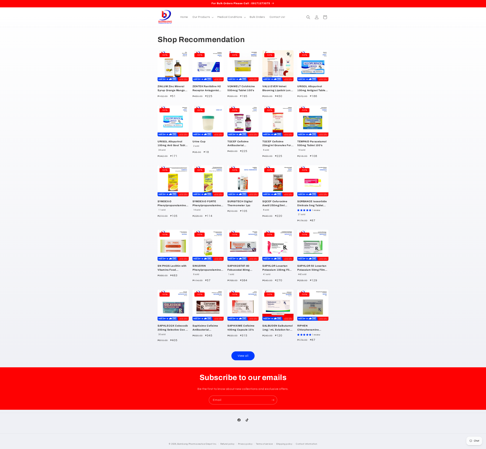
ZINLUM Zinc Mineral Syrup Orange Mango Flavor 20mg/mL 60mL (172, 88)
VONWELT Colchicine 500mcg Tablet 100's (241, 88)
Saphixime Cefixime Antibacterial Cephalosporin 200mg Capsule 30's (207, 328)
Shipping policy (284, 444)
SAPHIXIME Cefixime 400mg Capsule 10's (241, 327)
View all (243, 355)
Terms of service (264, 444)
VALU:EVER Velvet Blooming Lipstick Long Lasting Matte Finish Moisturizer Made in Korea (277, 88)
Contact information (306, 444)
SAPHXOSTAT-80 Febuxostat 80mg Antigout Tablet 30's (240, 268)
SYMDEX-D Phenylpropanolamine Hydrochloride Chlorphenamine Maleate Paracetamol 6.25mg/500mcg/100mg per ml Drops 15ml (173, 204)
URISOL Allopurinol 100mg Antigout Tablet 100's (311, 88)
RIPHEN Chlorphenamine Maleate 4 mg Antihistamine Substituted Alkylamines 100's (312, 328)
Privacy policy (245, 444)
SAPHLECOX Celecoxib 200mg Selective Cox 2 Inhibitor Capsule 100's (173, 328)
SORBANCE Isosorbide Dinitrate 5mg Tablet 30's (312, 204)
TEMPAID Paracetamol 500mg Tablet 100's (311, 143)
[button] (202, 17)
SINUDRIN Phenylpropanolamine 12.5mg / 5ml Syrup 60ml (207, 268)
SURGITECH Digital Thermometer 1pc (239, 203)
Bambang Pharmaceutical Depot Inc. (197, 444)
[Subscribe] (273, 400)
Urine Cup (199, 141)
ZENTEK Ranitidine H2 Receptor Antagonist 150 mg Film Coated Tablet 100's (207, 88)
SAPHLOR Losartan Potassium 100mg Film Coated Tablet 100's (277, 268)
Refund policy (227, 444)
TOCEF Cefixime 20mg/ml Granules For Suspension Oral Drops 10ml (277, 144)
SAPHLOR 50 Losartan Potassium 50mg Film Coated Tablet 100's (311, 268)
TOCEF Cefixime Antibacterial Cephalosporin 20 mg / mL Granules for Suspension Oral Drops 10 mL (242, 144)
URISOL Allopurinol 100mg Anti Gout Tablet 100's (173, 144)
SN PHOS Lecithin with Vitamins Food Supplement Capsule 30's (172, 268)
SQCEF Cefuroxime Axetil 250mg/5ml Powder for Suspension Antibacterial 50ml (277, 204)
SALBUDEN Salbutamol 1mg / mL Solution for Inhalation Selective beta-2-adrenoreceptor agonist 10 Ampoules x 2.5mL (277, 328)
